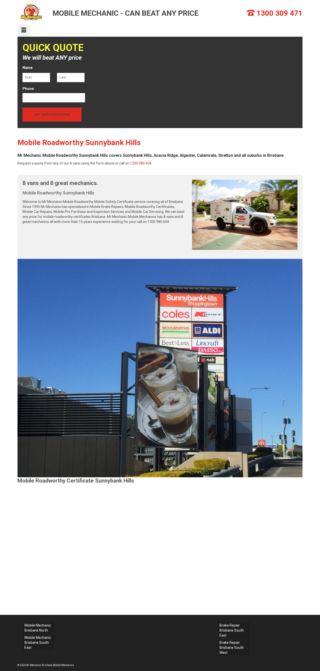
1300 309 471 (279, 13)
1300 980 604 (141, 163)
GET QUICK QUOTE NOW (52, 114)
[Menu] (24, 30)
